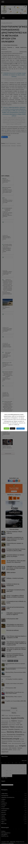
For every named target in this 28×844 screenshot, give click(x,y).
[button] (6, 428)
